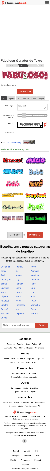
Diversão (5, 288)
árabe (12, 362)
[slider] (24, 115)
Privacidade (40, 402)
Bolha (28, 362)
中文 (36, 451)
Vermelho (35, 305)
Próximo (24, 91)
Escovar (20, 362)
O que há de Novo (20, 392)
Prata (33, 309)
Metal (18, 296)
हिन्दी (37, 456)
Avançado (9, 132)
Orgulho (4, 305)
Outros (4, 318)
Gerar (41, 325)
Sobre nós (7, 402)
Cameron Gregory (13, 142)
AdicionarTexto (18, 373)
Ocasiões (34, 388)
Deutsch (27, 456)
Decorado (35, 279)
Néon (18, 301)
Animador (33, 377)
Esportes (20, 313)
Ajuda (25, 388)
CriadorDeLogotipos (19, 377)
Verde (3, 292)
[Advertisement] (25, 31)
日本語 (13, 460)
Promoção (20, 305)
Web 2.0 (5, 313)
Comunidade (16, 388)
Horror (19, 292)
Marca (19, 275)
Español (25, 465)
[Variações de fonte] (45, 127)
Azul (3, 275)
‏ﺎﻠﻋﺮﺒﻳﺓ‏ (27, 451)
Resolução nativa (9, 85)
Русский (37, 460)
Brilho (18, 288)
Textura (34, 313)
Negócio (35, 275)
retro (18, 309)
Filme (33, 296)
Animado (35, 271)
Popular (19, 267)
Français (15, 456)
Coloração (6, 279)
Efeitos (4, 284)
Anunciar (12, 406)
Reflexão (5, 309)
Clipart (32, 392)
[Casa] (14, 2)
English (16, 451)
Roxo (33, 301)
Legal (18, 279)
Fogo (33, 284)
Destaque (5, 267)
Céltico (35, 362)
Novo (33, 267)
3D (17, 271)
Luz (32, 292)
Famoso (19, 284)
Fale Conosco (31, 406)
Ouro (33, 288)
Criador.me (31, 373)
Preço (16, 402)
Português (25, 460)
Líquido (4, 296)
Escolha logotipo (12, 66)
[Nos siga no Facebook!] (24, 441)
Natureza (5, 301)
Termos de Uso (27, 402)
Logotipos (25, 338)
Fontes (25, 353)
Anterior (16, 235)
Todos (3, 271)
